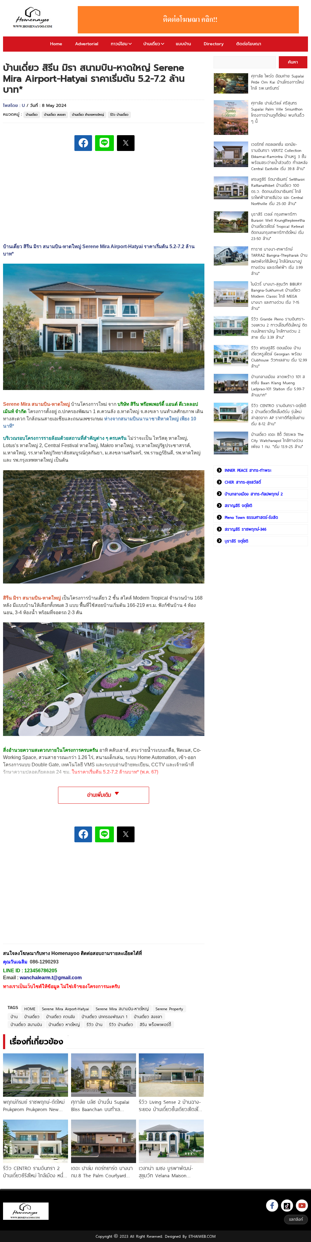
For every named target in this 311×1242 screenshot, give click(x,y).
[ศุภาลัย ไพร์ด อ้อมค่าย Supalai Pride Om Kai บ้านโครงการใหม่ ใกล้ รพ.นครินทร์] (231, 83)
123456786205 (40, 970)
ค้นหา (293, 62)
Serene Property (169, 1009)
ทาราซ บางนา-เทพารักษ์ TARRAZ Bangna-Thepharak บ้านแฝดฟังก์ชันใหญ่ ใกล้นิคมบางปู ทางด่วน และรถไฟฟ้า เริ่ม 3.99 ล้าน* (279, 261)
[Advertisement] (48, 897)
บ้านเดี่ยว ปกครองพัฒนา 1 (104, 1017)
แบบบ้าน (183, 44)
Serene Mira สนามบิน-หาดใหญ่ (122, 1009)
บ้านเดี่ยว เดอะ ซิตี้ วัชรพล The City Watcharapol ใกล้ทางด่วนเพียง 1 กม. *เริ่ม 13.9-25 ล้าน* (277, 440)
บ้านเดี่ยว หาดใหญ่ (64, 1024)
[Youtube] (302, 1205)
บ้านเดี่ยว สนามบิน (26, 1024)
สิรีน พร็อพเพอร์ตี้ (155, 1024)
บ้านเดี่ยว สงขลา (55, 114)
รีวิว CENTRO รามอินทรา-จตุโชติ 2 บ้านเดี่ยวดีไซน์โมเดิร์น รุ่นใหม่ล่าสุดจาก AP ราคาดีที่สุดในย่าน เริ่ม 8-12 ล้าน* (278, 414)
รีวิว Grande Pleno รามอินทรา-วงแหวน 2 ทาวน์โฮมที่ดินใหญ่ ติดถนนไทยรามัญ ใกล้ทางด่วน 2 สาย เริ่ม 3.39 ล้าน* (279, 328)
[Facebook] (272, 1205)
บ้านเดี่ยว (151, 44)
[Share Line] (104, 143)
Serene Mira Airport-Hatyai (65, 1009)
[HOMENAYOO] (33, 17)
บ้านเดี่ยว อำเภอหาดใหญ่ (88, 114)
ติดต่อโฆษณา (248, 44)
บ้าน (14, 1017)
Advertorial (86, 44)
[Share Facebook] (83, 143)
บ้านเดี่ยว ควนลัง (60, 1017)
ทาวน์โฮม (119, 44)
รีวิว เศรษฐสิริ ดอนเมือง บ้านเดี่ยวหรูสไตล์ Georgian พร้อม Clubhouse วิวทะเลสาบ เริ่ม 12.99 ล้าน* (279, 357)
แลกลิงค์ (296, 1219)
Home (56, 44)
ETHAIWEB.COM (202, 1236)
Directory (214, 44)
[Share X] (126, 143)
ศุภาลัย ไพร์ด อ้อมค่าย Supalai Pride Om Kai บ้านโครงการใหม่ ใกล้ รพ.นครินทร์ (277, 82)
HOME (29, 1009)
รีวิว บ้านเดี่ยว (119, 114)
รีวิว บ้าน (94, 1024)
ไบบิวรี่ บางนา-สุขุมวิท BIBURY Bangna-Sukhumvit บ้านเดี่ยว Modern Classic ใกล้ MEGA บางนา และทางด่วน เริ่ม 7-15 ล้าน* (276, 296)
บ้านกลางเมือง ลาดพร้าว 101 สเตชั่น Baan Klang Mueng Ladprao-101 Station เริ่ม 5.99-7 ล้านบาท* (278, 386)
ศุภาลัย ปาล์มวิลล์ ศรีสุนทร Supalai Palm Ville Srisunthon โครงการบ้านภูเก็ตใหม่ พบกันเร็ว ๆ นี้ (277, 112)
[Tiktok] (287, 1205)
